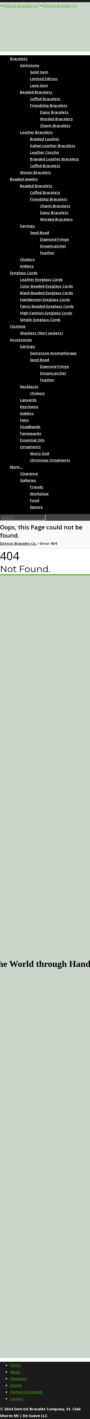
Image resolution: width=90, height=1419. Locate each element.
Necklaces (29, 386)
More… (16, 466)
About (15, 1371)
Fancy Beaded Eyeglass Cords (47, 306)
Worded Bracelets (56, 118)
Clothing (18, 326)
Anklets (27, 265)
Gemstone (29, 65)
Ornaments (30, 446)
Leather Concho (44, 152)
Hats (24, 419)
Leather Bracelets (36, 132)
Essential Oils (32, 439)
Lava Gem (39, 85)
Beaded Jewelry (24, 178)
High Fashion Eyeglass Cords (46, 312)
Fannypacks (30, 433)
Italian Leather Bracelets (52, 145)
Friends (36, 486)
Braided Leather (44, 138)
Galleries (28, 480)
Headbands (30, 426)
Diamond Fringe (54, 239)
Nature (36, 506)
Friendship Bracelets (48, 105)
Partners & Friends (26, 1391)
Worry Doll (39, 453)
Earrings (27, 225)
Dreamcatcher (53, 245)
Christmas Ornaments (50, 460)
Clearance (29, 473)
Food (34, 500)
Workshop (39, 493)
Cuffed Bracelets (45, 98)
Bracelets (19, 58)
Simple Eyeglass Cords (40, 319)
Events (16, 1385)
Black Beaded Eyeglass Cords (46, 292)
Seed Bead (39, 232)
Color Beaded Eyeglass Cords (46, 286)
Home (15, 1364)
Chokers (27, 259)
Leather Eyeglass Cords (41, 279)
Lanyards (28, 399)
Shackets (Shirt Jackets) (41, 332)
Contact (16, 1398)
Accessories (21, 339)
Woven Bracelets (35, 172)
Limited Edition (44, 78)
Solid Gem (39, 71)
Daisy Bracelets (54, 112)
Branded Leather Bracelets (54, 158)
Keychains (29, 406)
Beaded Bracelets (36, 91)
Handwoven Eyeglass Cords (45, 299)
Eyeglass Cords (24, 272)
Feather (47, 252)
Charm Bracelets (55, 125)
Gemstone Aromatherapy (53, 352)
